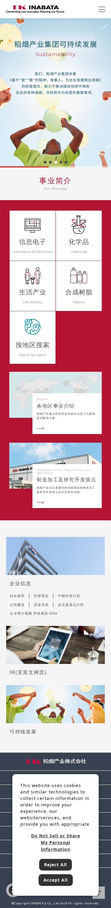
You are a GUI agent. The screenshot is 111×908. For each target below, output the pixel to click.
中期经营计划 (69, 596)
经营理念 (41, 596)
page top (98, 893)
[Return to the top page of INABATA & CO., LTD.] (35, 9)
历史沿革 (41, 605)
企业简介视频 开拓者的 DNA (33, 613)
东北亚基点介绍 (71, 605)
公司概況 (17, 605)
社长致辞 (17, 596)
